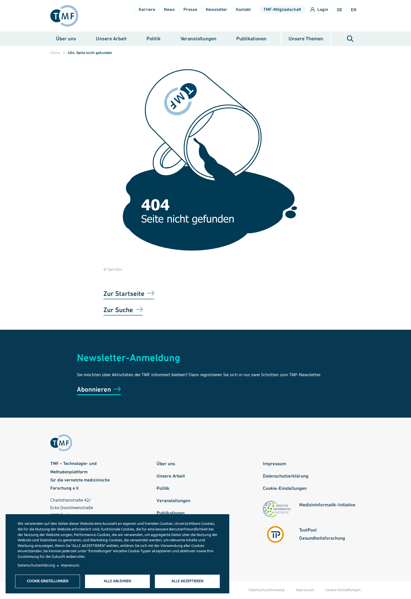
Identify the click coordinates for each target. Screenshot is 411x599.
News (169, 9)
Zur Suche (118, 309)
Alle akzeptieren (187, 581)
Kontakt (243, 9)
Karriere (147, 9)
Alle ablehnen (117, 581)
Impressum (274, 463)
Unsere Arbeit (111, 38)
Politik (153, 38)
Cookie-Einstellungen (285, 488)
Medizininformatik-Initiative (327, 504)
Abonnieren (94, 389)
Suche (350, 39)
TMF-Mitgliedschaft (282, 9)
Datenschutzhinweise (267, 590)
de (339, 9)
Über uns (66, 38)
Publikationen (251, 38)
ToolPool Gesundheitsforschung (322, 534)
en (353, 9)
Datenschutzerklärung (285, 476)
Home (55, 52)
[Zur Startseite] (66, 16)
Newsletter (216, 9)
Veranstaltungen (198, 38)
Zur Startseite (124, 293)
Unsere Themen (306, 38)
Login (322, 9)
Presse (190, 9)
